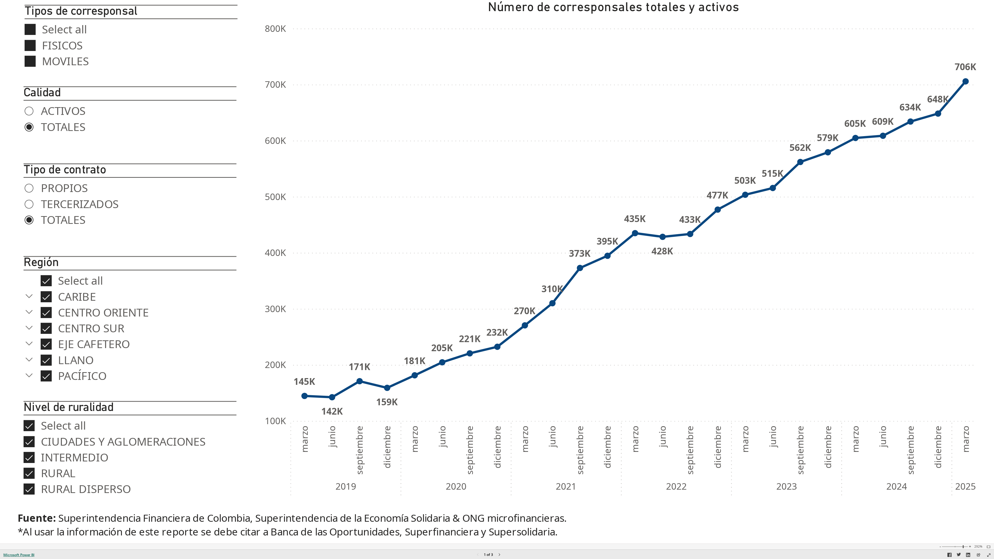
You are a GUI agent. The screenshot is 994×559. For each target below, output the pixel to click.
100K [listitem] (275, 421)
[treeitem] (130, 280)
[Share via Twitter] (959, 556)
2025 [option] (965, 486)
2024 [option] (897, 486)
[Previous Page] (477, 555)
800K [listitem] (275, 28)
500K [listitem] (275, 196)
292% (978, 547)
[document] (496, 525)
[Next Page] (499, 555)
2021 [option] (566, 486)
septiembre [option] (359, 450)
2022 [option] (676, 486)
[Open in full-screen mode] (989, 555)
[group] (131, 42)
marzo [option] (304, 439)
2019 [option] (345, 486)
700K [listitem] (275, 84)
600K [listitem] (275, 140)
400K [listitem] (275, 252)
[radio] (130, 110)
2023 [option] (786, 486)
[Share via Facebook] (949, 556)
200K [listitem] (275, 364)
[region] (497, 271)
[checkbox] (131, 28)
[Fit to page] (987, 547)
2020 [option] (456, 486)
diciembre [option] (387, 447)
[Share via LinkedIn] (968, 556)
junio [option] (332, 436)
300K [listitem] (275, 309)
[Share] (978, 555)
